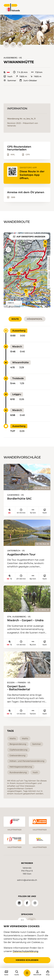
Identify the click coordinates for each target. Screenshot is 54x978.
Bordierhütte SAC (19, 498)
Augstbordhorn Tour (21, 554)
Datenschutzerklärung (25, 951)
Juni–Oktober (30, 80)
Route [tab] (15, 319)
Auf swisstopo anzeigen (30, 236)
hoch (10, 76)
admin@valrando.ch (27, 880)
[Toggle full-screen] (8, 249)
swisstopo (49, 275)
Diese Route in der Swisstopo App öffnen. (32, 175)
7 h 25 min (22, 72)
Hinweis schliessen (27, 960)
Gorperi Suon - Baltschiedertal (18, 688)
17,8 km (38, 72)
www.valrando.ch (49, 263)
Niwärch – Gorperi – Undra (25, 620)
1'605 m (23, 76)
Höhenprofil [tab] (34, 319)
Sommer (12, 80)
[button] (27, 30)
